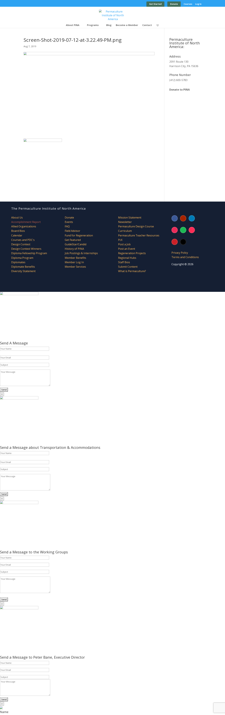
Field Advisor (73, 231)
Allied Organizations (23, 226)
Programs (93, 25)
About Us (17, 217)
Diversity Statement (23, 271)
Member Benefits (75, 258)
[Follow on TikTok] (192, 230)
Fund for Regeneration (79, 235)
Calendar (16, 235)
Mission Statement (129, 217)
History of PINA (74, 249)
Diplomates (18, 262)
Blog (109, 25)
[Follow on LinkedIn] (192, 218)
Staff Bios (124, 262)
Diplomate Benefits (23, 266)
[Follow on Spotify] (183, 230)
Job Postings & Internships (81, 253)
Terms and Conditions (185, 257)
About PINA (72, 25)
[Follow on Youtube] (183, 218)
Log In (198, 4)
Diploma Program (22, 258)
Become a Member (127, 25)
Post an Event (126, 249)
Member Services (75, 266)
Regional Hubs (127, 258)
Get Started (155, 4)
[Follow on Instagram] (174, 230)
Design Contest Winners (26, 249)
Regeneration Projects (132, 253)
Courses (188, 4)
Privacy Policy (179, 252)
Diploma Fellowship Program (29, 253)
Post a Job (124, 244)
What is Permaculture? (132, 271)
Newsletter (125, 222)
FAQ (67, 226)
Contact (147, 25)
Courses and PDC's (23, 240)
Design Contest (20, 244)
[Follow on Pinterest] (174, 242)
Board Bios (18, 231)
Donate (174, 4)
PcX (120, 240)
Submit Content (128, 266)
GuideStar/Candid (75, 244)
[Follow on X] (183, 242)
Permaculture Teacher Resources (138, 235)
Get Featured (73, 240)
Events (69, 222)
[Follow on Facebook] (174, 218)
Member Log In (74, 262)
